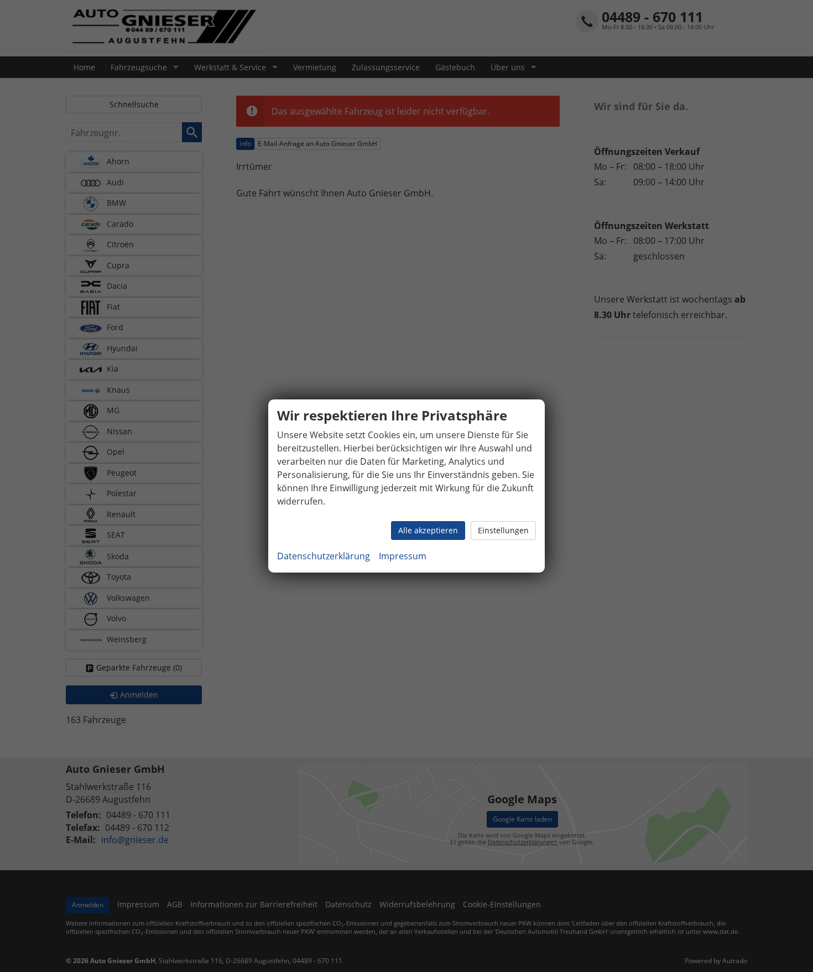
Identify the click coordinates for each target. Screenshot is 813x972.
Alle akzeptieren (428, 530)
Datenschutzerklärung (323, 556)
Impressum (402, 556)
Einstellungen (503, 530)
